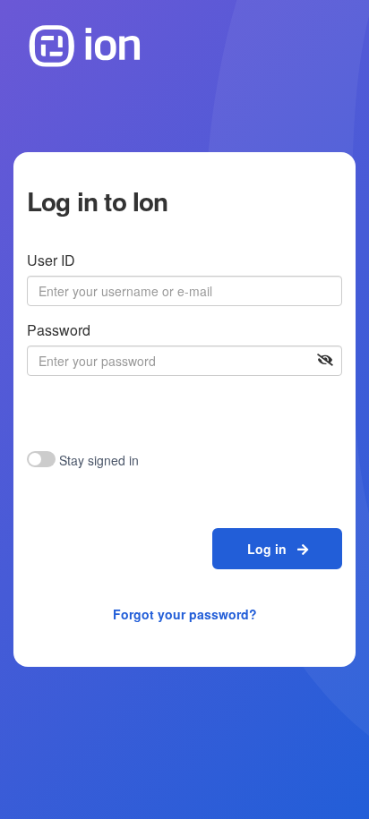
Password (58, 330)
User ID (51, 260)
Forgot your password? (185, 614)
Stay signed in (99, 460)
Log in (272, 549)
